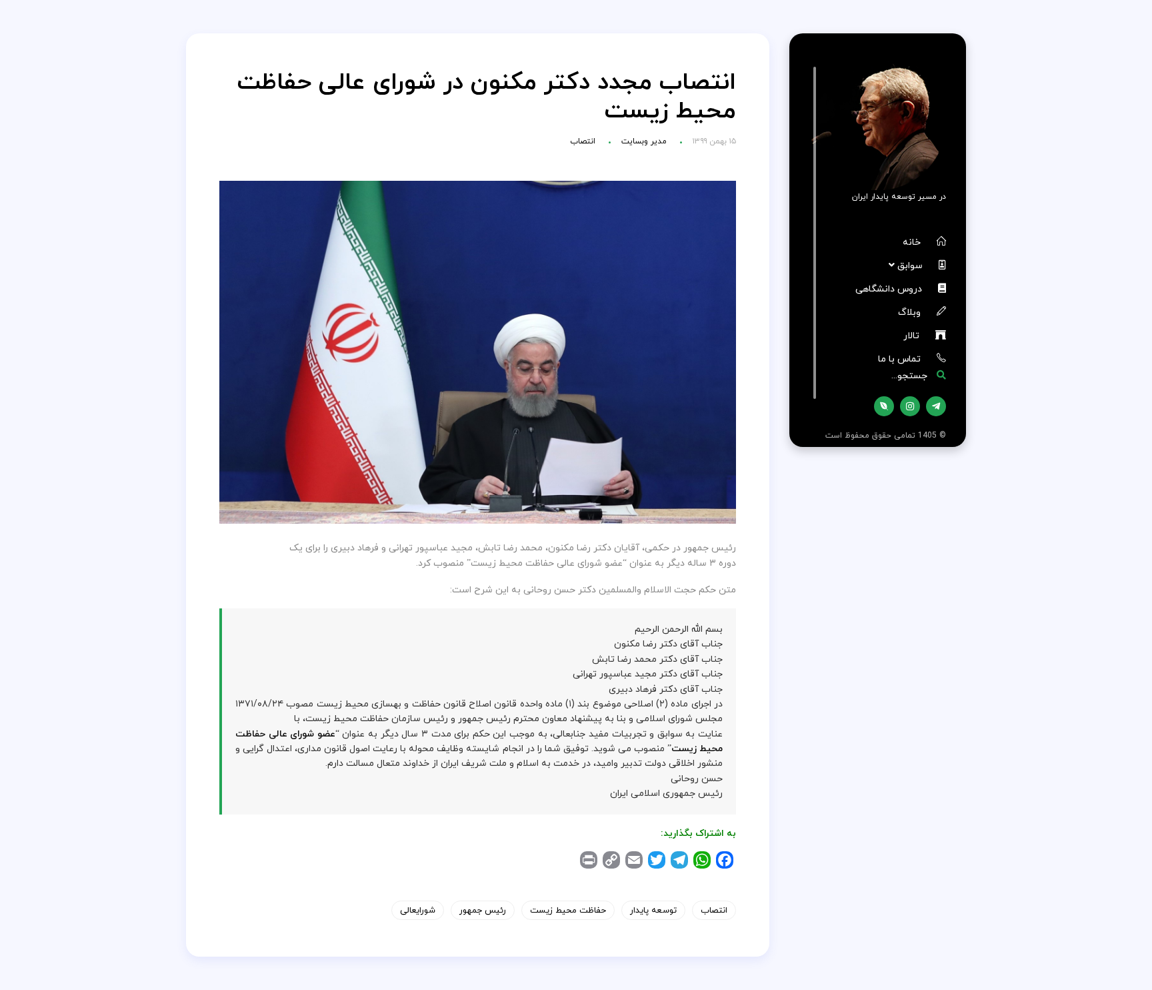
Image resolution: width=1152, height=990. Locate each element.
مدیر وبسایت (644, 141)
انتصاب (582, 141)
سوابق (911, 265)
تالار (912, 335)
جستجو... (910, 375)
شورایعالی (417, 910)
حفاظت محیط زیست (568, 910)
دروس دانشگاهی (890, 288)
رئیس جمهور (482, 910)
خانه (913, 241)
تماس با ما (900, 358)
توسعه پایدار (653, 910)
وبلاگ (910, 312)
